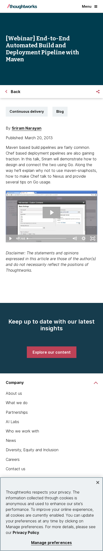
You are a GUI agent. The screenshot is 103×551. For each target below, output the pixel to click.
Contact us (15, 468)
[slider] (48, 238)
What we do (17, 402)
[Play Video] (10, 238)
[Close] (97, 482)
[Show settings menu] (83, 238)
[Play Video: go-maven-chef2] (52, 212)
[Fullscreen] (92, 238)
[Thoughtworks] (22, 6)
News (11, 440)
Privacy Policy (26, 532)
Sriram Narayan (26, 128)
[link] (51, 352)
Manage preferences (51, 542)
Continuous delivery (27, 111)
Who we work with (22, 431)
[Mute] (74, 238)
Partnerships (17, 412)
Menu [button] (87, 6)
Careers (13, 459)
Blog (60, 111)
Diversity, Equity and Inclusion (32, 449)
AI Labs (12, 421)
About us (14, 393)
